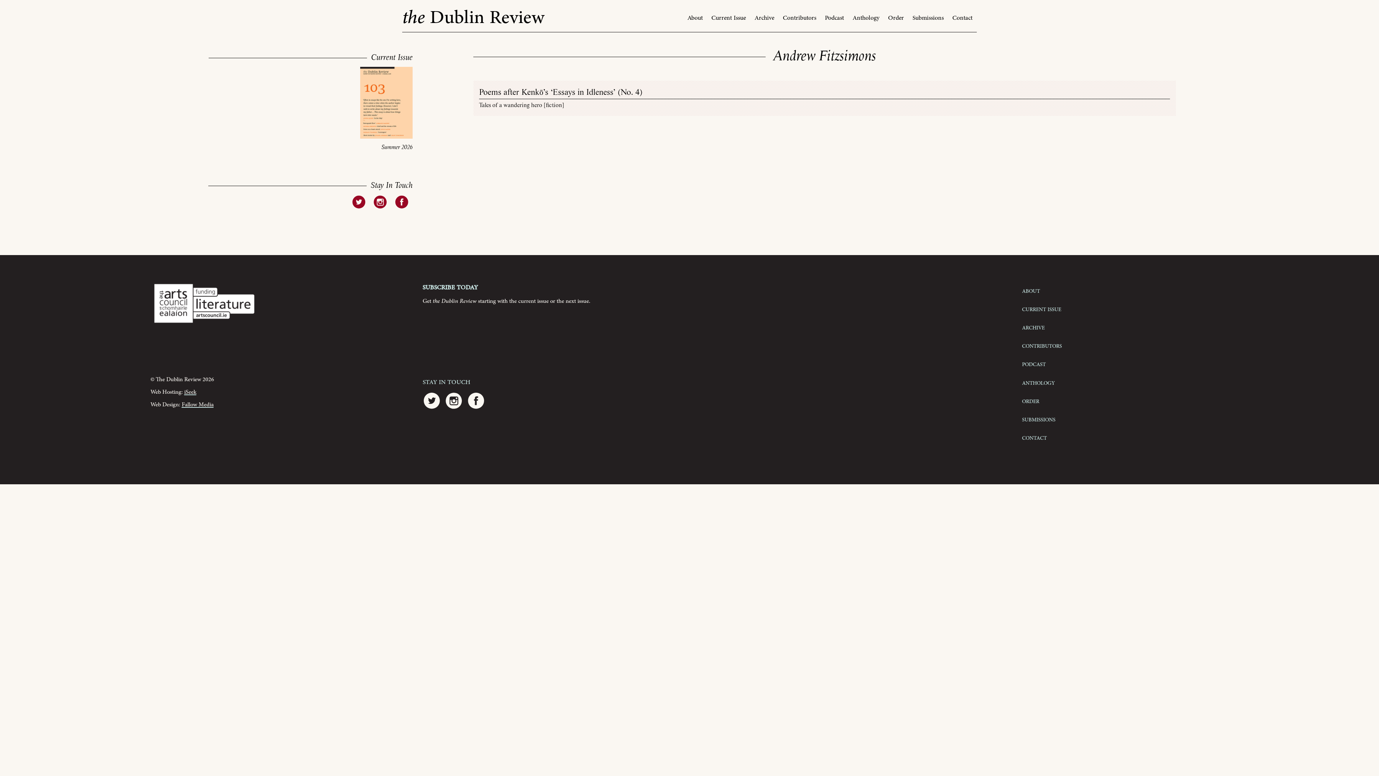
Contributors (799, 18)
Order (896, 18)
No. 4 (630, 92)
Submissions (928, 18)
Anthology (866, 18)
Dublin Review (473, 18)
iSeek (190, 392)
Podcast (834, 18)
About (695, 18)
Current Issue (728, 18)
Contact (962, 18)
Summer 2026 (397, 147)
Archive (764, 18)
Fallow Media (198, 404)
